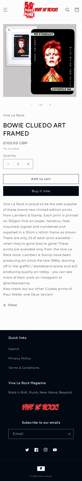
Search (13, 349)
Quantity (9, 155)
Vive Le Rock (45, 476)
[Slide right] (50, 104)
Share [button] (12, 305)
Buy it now (41, 191)
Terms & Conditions (23, 368)
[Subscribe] (68, 434)
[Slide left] (31, 104)
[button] (5, 9)
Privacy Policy (19, 358)
